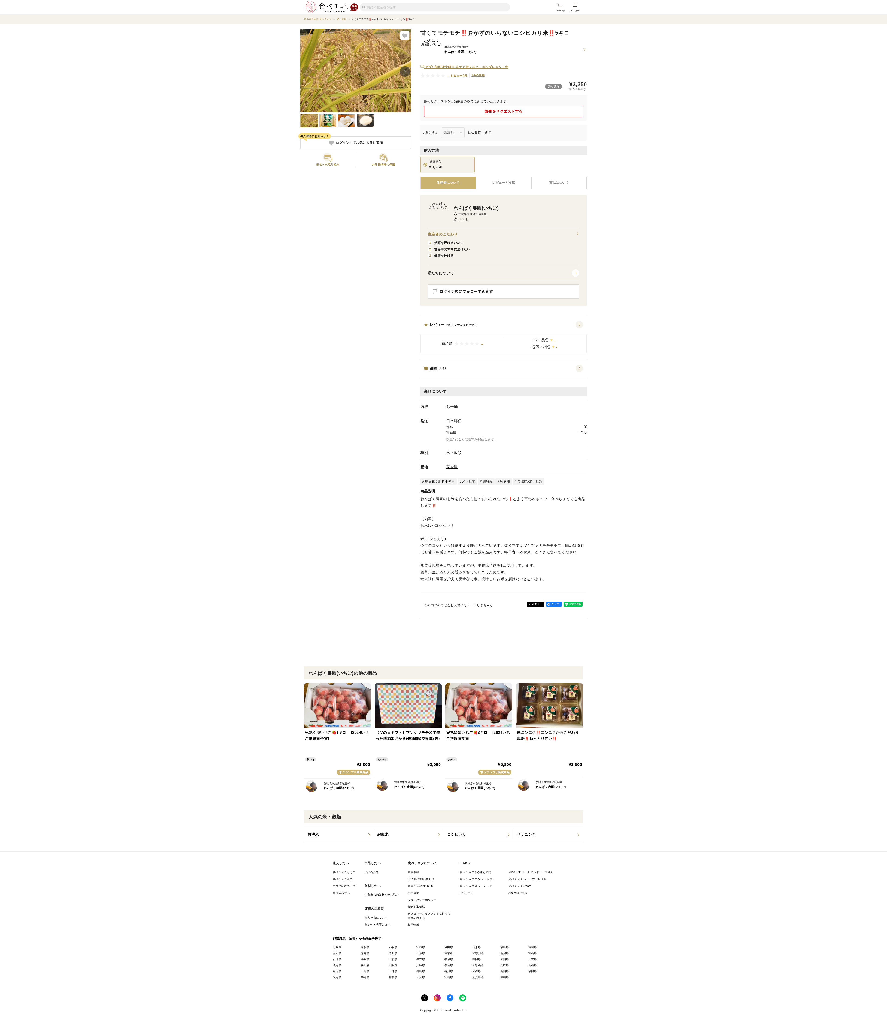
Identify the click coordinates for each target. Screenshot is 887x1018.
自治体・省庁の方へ (377, 924)
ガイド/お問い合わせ (421, 879)
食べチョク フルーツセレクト (527, 879)
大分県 (420, 977)
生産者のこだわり (443, 234)
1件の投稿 (478, 75)
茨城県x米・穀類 (529, 481)
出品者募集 (372, 872)
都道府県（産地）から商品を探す (357, 938)
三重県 (532, 959)
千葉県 (420, 953)
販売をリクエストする (504, 111)
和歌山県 (478, 965)
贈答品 (488, 481)
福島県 (504, 947)
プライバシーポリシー (422, 900)
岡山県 (337, 971)
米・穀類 (454, 453)
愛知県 (504, 959)
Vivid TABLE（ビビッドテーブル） (530, 872)
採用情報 (413, 924)
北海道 (337, 947)
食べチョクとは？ (344, 872)
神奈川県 (478, 953)
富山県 (532, 953)
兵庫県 (420, 965)
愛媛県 (476, 971)
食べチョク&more (520, 886)
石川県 (337, 959)
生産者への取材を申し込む (382, 894)
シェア (555, 604)
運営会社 (413, 872)
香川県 (448, 971)
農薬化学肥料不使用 (440, 481)
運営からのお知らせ (421, 886)
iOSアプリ (466, 893)
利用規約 (413, 893)
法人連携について (376, 917)
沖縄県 (504, 977)
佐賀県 (337, 977)
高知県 (504, 971)
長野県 (420, 959)
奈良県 (448, 965)
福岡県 (532, 971)
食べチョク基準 (343, 879)
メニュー (575, 10)
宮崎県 (448, 977)
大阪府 (393, 965)
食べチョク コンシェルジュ (477, 879)
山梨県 (393, 959)
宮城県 (420, 947)
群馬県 (365, 953)
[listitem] (339, 834)
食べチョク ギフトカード (476, 886)
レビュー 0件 (459, 75)
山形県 (476, 947)
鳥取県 (504, 965)
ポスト (536, 604)
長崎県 (365, 977)
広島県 (365, 971)
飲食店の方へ (341, 893)
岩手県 (393, 947)
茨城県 (452, 467)
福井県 (365, 959)
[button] (503, 337)
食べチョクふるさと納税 (475, 872)
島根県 (532, 965)
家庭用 (505, 481)
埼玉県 (393, 953)
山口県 (393, 971)
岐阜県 (448, 959)
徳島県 (420, 971)
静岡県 (476, 959)
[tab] (503, 183)
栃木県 (337, 953)
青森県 (365, 947)
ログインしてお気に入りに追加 (359, 143)
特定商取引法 (416, 906)
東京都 (448, 953)
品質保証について (344, 886)
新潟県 (504, 953)
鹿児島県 (478, 977)
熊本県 (393, 977)
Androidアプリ (518, 893)
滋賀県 (337, 965)
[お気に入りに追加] (404, 35)
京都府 (365, 965)
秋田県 (448, 947)
